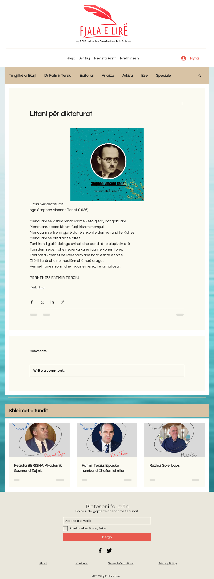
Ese (144, 75)
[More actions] (181, 103)
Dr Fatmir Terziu (57, 75)
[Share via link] (62, 302)
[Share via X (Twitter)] (42, 302)
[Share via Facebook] (32, 302)
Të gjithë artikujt (22, 75)
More (183, 75)
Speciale (163, 75)
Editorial (86, 75)
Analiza (108, 75)
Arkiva (127, 75)
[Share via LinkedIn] (52, 302)
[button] (200, 75)
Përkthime (38, 287)
